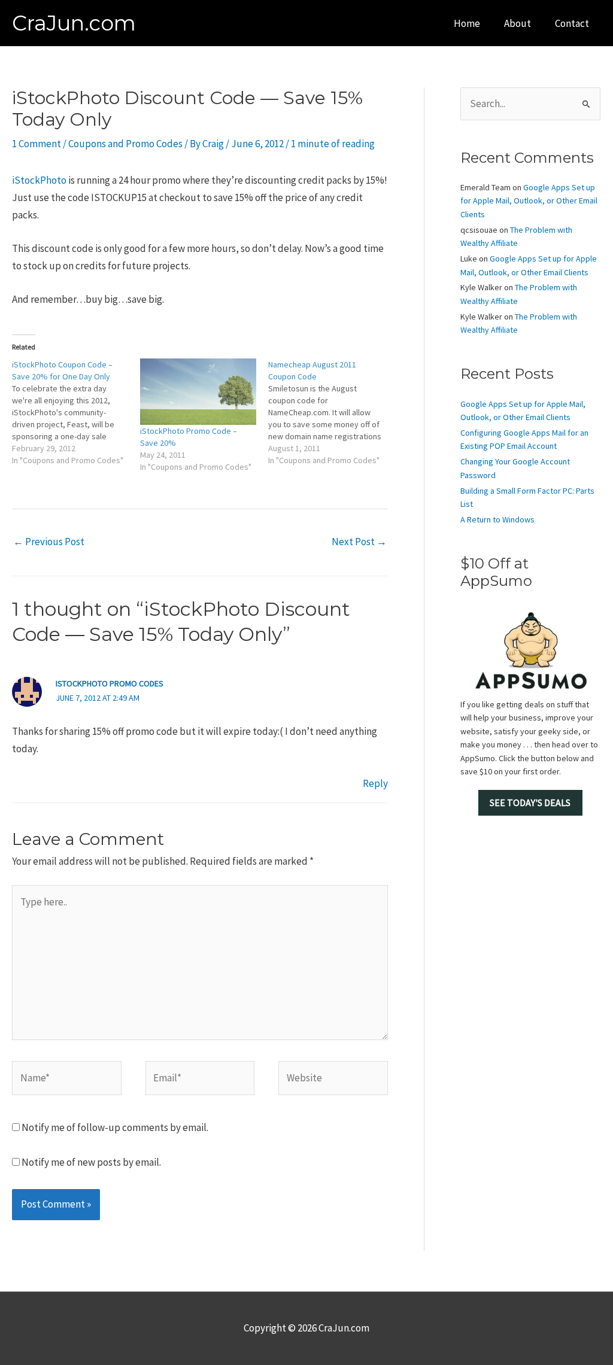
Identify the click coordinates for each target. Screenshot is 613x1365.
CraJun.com (74, 23)
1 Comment (36, 143)
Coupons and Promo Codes (125, 143)
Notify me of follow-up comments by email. (115, 1127)
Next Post (359, 541)
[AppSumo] (530, 650)
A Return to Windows (497, 519)
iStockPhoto (39, 180)
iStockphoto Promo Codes (109, 683)
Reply (375, 783)
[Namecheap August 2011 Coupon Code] (332, 412)
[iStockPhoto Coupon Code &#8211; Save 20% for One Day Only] (76, 412)
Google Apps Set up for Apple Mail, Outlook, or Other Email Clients (528, 201)
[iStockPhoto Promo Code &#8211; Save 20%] (198, 391)
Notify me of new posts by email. (91, 1162)
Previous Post (48, 541)
